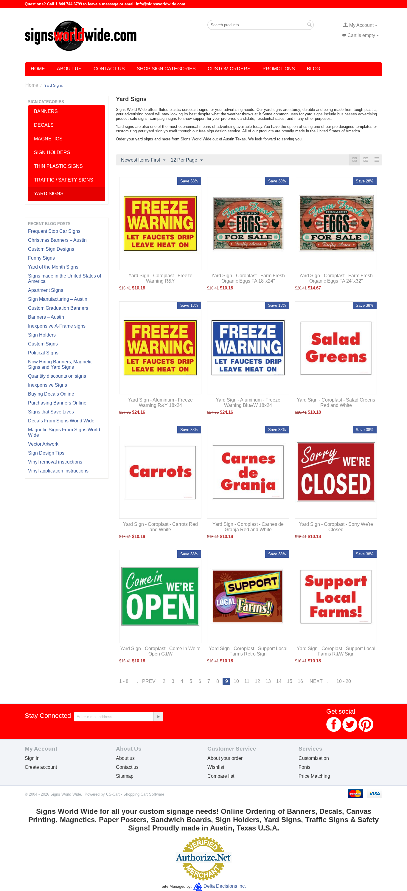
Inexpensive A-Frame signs (57, 325)
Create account (41, 767)
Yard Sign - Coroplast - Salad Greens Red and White (336, 402)
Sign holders (52, 152)
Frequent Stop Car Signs (54, 231)
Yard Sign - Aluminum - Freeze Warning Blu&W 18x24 (248, 402)
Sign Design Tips (46, 452)
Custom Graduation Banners (58, 308)
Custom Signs (43, 343)
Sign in (32, 758)
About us (125, 758)
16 (300, 681)
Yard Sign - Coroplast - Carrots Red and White (160, 527)
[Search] (309, 25)
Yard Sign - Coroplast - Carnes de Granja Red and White (248, 527)
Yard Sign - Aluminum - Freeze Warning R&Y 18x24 (160, 402)
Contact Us (109, 68)
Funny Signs (41, 258)
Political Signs (43, 352)
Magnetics (48, 138)
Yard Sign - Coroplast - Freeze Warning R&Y (160, 278)
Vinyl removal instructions (55, 461)
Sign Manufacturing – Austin (57, 299)
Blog (313, 68)
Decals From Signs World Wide (61, 420)
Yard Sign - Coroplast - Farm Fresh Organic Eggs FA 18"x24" (248, 278)
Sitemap (124, 776)
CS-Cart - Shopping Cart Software (135, 794)
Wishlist (215, 767)
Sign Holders (42, 334)
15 (289, 681)
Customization (314, 758)
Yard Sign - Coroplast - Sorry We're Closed (336, 527)
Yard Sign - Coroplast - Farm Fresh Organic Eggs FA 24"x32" (336, 278)
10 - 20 (343, 681)
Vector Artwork (43, 444)
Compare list (220, 776)
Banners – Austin (46, 317)
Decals (44, 125)
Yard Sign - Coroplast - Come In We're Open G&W (160, 651)
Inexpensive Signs (47, 385)
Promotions (278, 68)
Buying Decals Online (51, 393)
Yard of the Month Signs (53, 266)
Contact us (127, 767)
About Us (69, 68)
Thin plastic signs (58, 166)
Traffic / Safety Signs (63, 179)
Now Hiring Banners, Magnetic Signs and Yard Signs (60, 364)
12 (257, 681)
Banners (46, 111)
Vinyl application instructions (58, 470)
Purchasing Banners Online (57, 402)
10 (236, 681)
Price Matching (314, 776)
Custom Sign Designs (51, 249)
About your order (225, 758)
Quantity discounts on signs (57, 376)
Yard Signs (48, 193)
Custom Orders (229, 68)
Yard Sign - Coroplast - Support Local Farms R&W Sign (336, 651)
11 (246, 681)
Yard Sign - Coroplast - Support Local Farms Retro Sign (248, 651)
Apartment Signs (45, 290)
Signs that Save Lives (51, 411)
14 (279, 681)
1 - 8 (123, 681)
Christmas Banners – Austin (57, 240)
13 (268, 681)
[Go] (158, 716)
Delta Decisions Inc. (225, 886)
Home (38, 68)
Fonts (304, 767)
